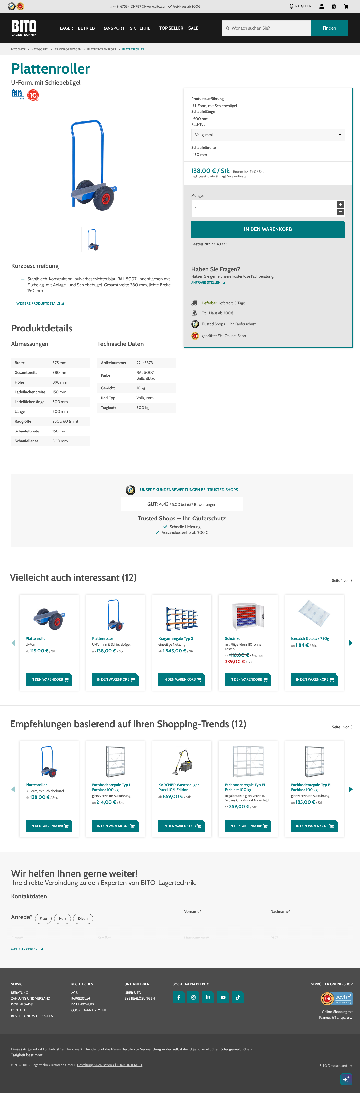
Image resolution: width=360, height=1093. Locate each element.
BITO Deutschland (333, 1066)
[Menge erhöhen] (340, 204)
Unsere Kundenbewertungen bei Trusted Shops (189, 489)
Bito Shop (18, 49)
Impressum (80, 998)
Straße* (104, 938)
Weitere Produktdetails (38, 303)
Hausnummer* (196, 938)
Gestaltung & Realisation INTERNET (109, 1065)
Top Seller (171, 28)
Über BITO (132, 992)
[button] (346, 6)
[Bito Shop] (24, 28)
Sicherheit (142, 28)
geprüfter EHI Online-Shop (224, 335)
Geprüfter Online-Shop (332, 984)
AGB (74, 992)
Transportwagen (68, 49)
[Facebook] (177, 997)
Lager (66, 28)
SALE (193, 28)
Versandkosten (238, 176)
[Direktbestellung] (333, 6)
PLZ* (275, 938)
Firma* (17, 938)
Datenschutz (83, 1004)
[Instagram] (192, 997)
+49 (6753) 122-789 (127, 6)
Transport (112, 28)
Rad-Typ (198, 124)
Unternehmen (136, 984)
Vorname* (192, 911)
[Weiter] (351, 643)
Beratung (19, 992)
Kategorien (40, 49)
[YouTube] (222, 997)
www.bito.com (156, 6)
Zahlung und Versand (30, 998)
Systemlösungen (139, 998)
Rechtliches (82, 984)
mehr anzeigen (24, 949)
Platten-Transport (101, 49)
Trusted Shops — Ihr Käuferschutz (229, 324)
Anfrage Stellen (205, 282)
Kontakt (18, 1010)
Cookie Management (89, 1010)
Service (17, 984)
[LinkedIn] (207, 997)
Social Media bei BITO (191, 984)
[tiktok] (236, 997)
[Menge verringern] (340, 212)
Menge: (197, 195)
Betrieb (86, 28)
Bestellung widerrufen (32, 1016)
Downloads (22, 1004)
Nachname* (280, 911)
